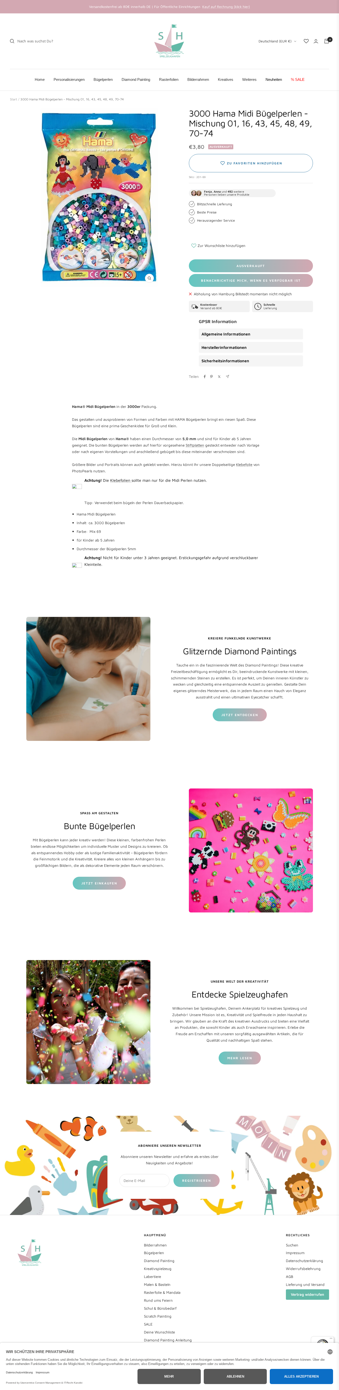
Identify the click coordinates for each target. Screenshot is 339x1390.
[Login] (316, 41)
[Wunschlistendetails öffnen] (306, 41)
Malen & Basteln (157, 1284)
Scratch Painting (157, 1316)
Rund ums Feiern (158, 1300)
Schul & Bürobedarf (160, 1308)
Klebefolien (121, 480)
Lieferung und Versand (305, 1284)
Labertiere (152, 1276)
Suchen (292, 1245)
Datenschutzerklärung (304, 1261)
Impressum (295, 1253)
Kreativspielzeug (157, 1269)
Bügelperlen (154, 1253)
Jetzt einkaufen (99, 883)
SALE (148, 1324)
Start (13, 99)
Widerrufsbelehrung (303, 1269)
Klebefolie (244, 464)
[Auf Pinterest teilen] (211, 376)
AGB (289, 1276)
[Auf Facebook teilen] (205, 376)
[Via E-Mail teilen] (227, 376)
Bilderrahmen (155, 1245)
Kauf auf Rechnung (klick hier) (226, 6)
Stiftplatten (195, 445)
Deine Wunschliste (159, 1332)
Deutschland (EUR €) (275, 41)
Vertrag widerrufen (307, 1294)
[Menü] (331, 1339)
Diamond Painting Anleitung (168, 1340)
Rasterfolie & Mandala (162, 1292)
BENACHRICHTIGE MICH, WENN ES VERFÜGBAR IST (251, 280)
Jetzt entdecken (239, 715)
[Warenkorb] (326, 41)
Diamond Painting (159, 1261)
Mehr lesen (239, 1058)
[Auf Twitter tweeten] (219, 376)
